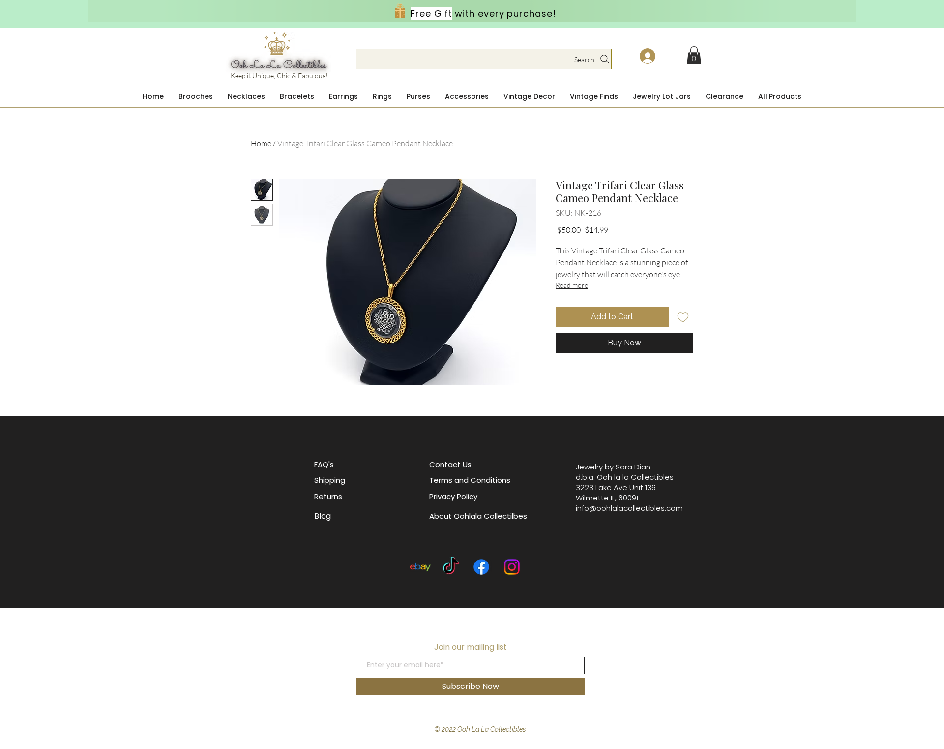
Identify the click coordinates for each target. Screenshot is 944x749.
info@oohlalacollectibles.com (629, 508)
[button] (694, 55)
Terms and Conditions (469, 480)
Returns (328, 496)
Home (261, 143)
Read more (572, 285)
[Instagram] (512, 567)
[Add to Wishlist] (683, 317)
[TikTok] (451, 567)
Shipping (329, 480)
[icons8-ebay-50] (420, 567)
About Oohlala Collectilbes (478, 516)
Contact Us (450, 464)
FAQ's (324, 464)
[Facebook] (481, 567)
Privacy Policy (453, 496)
